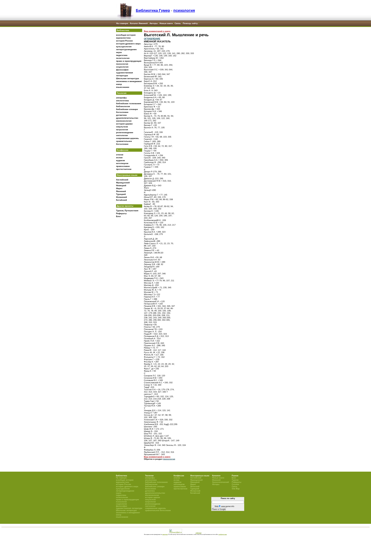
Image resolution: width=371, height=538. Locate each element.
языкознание (122, 87)
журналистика (123, 38)
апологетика (122, 100)
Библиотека (123, 30)
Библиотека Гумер (153, 10)
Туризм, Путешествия (127, 210)
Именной (216, 480)
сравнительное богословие (158, 510)
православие (123, 166)
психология (184, 10)
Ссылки (235, 484)
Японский (121, 191)
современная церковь (127, 138)
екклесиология (123, 121)
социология (122, 67)
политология (122, 58)
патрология (122, 129)
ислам (119, 157)
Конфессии (122, 150)
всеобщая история (126, 35)
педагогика (121, 55)
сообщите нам (223, 534)
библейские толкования (128, 103)
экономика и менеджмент (129, 81)
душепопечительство (127, 118)
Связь (178, 23)
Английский (122, 180)
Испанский (121, 197)
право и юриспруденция (128, 61)
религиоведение (124, 132)
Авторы (154, 23)
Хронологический (220, 482)
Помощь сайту (190, 23)
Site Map (236, 489)
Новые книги (166, 23)
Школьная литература (127, 78)
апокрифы (121, 98)
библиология (123, 106)
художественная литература (129, 508)
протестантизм (123, 169)
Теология (121, 93)
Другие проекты (125, 206)
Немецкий (121, 185)
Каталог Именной (139, 23)
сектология (122, 135)
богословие (122, 112)
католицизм (122, 163)
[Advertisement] (129, 266)
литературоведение (126, 49)
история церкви (124, 124)
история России (124, 41)
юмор (119, 84)
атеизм (119, 154)
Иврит (119, 188)
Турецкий (121, 194)
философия (122, 70)
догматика (121, 115)
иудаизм (120, 160)
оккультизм (122, 126)
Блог (118, 216)
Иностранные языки (127, 175)
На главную (122, 23)
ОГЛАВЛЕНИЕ (152, 38)
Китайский (121, 200)
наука (119, 52)
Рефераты (121, 213)
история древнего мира (128, 43)
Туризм (235, 480)
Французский (123, 182)
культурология (123, 46)
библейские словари (127, 109)
